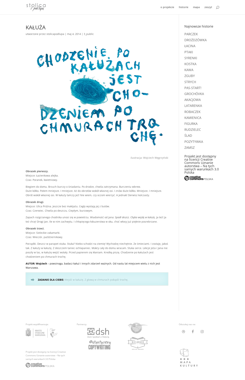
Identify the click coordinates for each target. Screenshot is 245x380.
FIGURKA (190, 123)
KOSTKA (190, 64)
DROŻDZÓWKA (195, 40)
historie (183, 7)
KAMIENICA (192, 118)
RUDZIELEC (192, 129)
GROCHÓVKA (194, 94)
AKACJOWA (192, 100)
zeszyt (208, 7)
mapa (196, 7)
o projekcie (167, 7)
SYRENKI (190, 58)
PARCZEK (191, 34)
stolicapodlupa (55, 34)
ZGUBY (189, 76)
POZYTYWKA (193, 141)
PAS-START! (192, 88)
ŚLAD (188, 135)
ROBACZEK (192, 112)
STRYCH (190, 82)
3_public (89, 34)
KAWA (188, 70)
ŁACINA (189, 46)
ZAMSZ (189, 147)
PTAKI (188, 52)
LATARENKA (193, 105)
